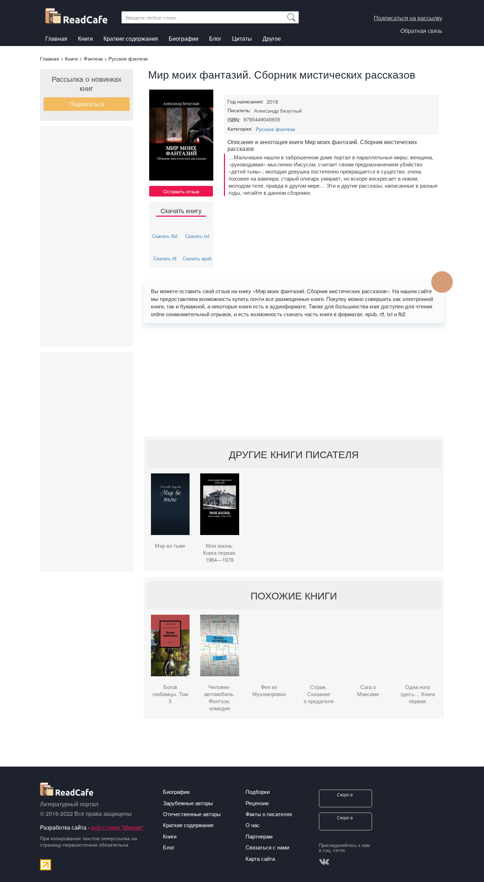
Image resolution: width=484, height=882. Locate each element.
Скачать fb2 (165, 236)
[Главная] (79, 14)
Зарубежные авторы (188, 803)
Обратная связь (421, 31)
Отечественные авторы (192, 814)
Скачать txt (197, 236)
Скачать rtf (164, 258)
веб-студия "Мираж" (117, 827)
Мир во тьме (170, 545)
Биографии (183, 38)
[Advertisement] (86, 236)
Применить (291, 17)
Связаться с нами (267, 847)
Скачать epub (197, 258)
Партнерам (259, 836)
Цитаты (242, 38)
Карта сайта (260, 858)
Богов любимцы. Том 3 (170, 694)
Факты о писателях (269, 814)
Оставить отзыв (181, 191)
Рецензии (257, 803)
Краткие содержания (130, 38)
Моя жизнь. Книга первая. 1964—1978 (219, 552)
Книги (85, 39)
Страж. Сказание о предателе (319, 694)
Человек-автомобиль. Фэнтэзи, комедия (219, 697)
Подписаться (86, 104)
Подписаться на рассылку (408, 18)
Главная (56, 38)
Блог (215, 38)
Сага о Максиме (368, 690)
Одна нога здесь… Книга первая (417, 694)
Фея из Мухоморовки (269, 690)
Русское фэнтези (275, 128)
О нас (253, 825)
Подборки (258, 791)
